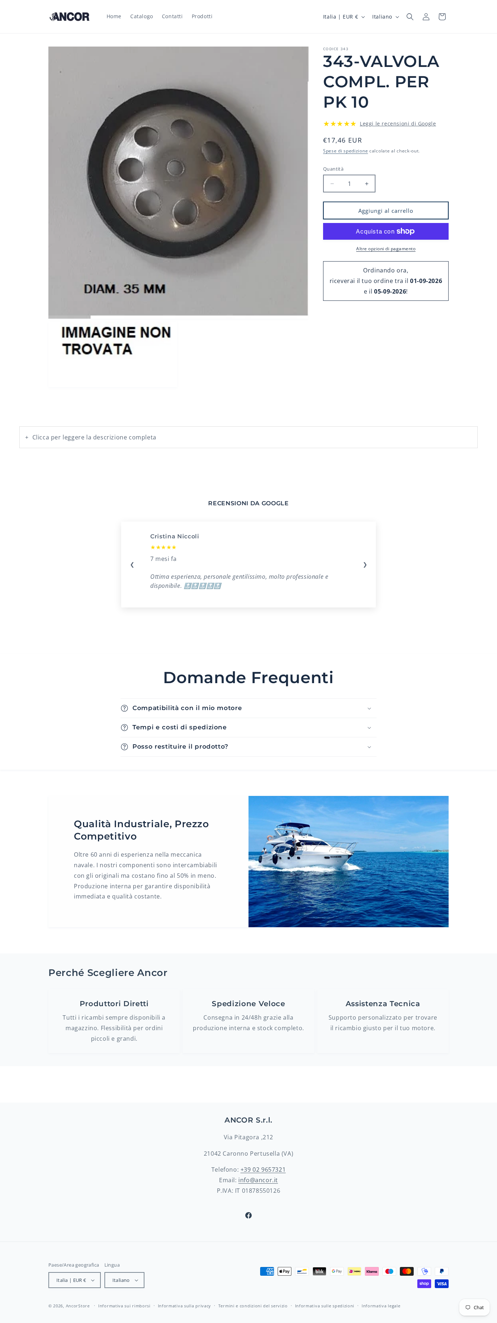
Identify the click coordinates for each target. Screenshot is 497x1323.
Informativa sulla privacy (184, 1305)
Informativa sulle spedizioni (325, 1305)
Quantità (333, 169)
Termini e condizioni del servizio (253, 1305)
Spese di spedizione (345, 150)
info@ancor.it (258, 1180)
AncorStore (78, 1305)
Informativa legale (381, 1305)
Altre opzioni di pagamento (386, 249)
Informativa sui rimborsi (124, 1305)
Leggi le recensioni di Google (398, 123)
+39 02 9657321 (263, 1170)
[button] (410, 17)
